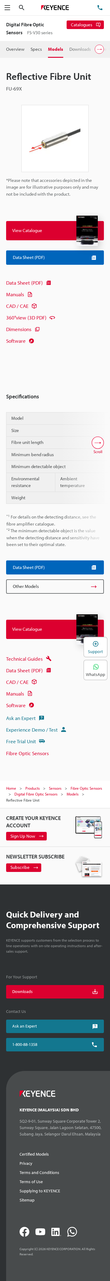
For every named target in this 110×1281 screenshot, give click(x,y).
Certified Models (34, 1154)
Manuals (15, 294)
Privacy (26, 1163)
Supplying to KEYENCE (40, 1191)
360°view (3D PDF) (26, 317)
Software (16, 341)
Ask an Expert (21, 718)
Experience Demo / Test (32, 729)
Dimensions (18, 329)
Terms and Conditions (39, 1172)
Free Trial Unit (21, 741)
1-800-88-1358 (24, 1044)
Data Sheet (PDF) (24, 282)
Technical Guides (24, 658)
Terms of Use (31, 1181)
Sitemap (27, 1200)
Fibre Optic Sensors (27, 753)
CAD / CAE (17, 306)
